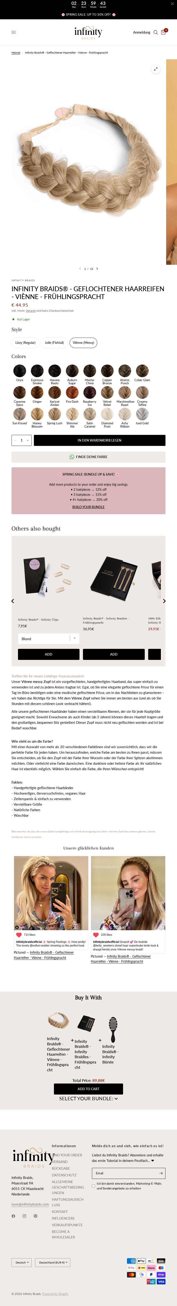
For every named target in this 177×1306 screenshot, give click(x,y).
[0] (162, 32)
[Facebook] (17, 1216)
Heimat (16, 52)
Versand (30, 310)
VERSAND (60, 1162)
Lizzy (19, 343)
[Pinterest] (39, 1216)
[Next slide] (164, 601)
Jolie (48, 343)
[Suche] (155, 32)
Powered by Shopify (55, 1294)
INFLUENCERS (63, 1218)
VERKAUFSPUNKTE (67, 1225)
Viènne (78, 343)
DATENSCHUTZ (64, 1175)
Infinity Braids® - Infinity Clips (38, 619)
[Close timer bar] (172, 4)
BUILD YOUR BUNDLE (88, 507)
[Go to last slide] (13, 601)
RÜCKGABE (61, 1168)
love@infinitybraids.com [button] (30, 1204)
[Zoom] (155, 69)
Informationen (64, 1146)
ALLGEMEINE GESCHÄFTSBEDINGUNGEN (68, 1187)
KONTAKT (60, 1211)
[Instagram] (28, 1216)
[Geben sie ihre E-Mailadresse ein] (160, 1173)
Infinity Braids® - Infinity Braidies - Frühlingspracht (106, 620)
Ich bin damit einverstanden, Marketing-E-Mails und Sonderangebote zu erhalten (129, 1186)
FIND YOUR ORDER (67, 1155)
